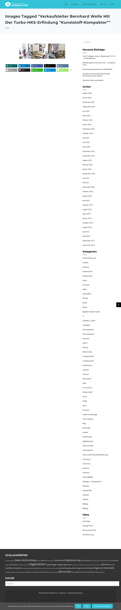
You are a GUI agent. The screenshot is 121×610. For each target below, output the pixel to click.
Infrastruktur (75, 564)
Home (66, 4)
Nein (86, 606)
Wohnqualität (101, 572)
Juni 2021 (86, 178)
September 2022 (89, 174)
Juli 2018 (86, 232)
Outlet (41, 568)
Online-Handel (88, 446)
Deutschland (59, 560)
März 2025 (86, 115)
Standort (13, 572)
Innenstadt (81, 564)
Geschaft (86, 410)
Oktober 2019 (88, 205)
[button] (11, 65)
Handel (85, 432)
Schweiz (89, 568)
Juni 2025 (86, 111)
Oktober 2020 (88, 191)
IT (83, 316)
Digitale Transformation (91, 312)
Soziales (85, 262)
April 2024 (86, 147)
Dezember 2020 (89, 187)
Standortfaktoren (20, 572)
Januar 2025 (87, 124)
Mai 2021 (86, 182)
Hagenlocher (37, 564)
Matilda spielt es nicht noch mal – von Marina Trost (99, 64)
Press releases (88, 419)
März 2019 (86, 214)
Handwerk (86, 325)
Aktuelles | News (89, 321)
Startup (85, 347)
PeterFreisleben (54, 568)
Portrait (85, 298)
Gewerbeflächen (14, 565)
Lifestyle (86, 495)
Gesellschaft (87, 490)
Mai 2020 (86, 200)
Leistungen (74, 4)
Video (85, 289)
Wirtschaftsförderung (91, 572)
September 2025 (89, 107)
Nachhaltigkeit (88, 477)
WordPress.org (88, 535)
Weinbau (86, 486)
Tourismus (86, 459)
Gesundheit (87, 294)
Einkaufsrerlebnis (105, 560)
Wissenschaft (87, 392)
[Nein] (119, 606)
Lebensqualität (26, 568)
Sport (85, 405)
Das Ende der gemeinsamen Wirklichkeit (97, 69)
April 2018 (86, 236)
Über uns (103, 4)
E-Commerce (87, 388)
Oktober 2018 (88, 223)
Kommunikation (88, 334)
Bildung (85, 504)
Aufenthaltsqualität (10, 560)
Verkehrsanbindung (53, 572)
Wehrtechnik (87, 352)
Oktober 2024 (88, 133)
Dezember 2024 (89, 129)
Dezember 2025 (89, 102)
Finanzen (86, 267)
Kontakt (112, 4)
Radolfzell (61, 568)
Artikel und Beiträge (89, 4)
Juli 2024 (86, 138)
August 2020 (87, 196)
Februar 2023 (88, 165)
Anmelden (86, 521)
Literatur (86, 370)
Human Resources (89, 258)
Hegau (54, 564)
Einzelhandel (87, 437)
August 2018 (87, 227)
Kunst (85, 396)
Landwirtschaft (88, 356)
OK (78, 606)
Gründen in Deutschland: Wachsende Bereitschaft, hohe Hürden (96, 75)
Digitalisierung (88, 441)
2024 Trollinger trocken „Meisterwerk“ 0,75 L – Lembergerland (99, 57)
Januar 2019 (87, 218)
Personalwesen (88, 329)
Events (85, 343)
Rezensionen (87, 365)
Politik (85, 401)
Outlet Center (46, 568)
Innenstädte (87, 564)
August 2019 (87, 209)
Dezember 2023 (89, 151)
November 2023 (89, 156)
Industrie (86, 468)
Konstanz (112, 565)
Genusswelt (87, 379)
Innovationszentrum (96, 564)
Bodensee (44, 560)
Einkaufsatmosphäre (96, 560)
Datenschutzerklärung (75, 593)
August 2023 (87, 160)
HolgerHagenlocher (64, 565)
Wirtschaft (86, 428)
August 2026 (87, 93)
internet (105, 564)
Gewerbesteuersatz (24, 564)
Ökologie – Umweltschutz (92, 481)
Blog (84, 423)
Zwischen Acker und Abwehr (93, 80)
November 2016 (89, 245)
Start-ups (86, 338)
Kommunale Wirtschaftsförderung (95, 455)
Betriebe (38, 560)
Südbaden (28, 572)
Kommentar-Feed (89, 530)
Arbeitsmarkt (87, 271)
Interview (86, 285)
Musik (85, 303)
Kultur (85, 280)
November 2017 (89, 241)
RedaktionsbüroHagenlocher (75, 568)
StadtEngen (8, 572)
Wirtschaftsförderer (77, 572)
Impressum (63, 593)
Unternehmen (88, 450)
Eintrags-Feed (88, 526)
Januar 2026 (87, 98)
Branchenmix (50, 560)
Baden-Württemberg (25, 560)
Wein (84, 383)
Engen (6, 564)
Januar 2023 (87, 169)
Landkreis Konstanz (13, 568)
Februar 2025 (88, 120)
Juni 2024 (86, 142)
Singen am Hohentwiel (104, 568)
